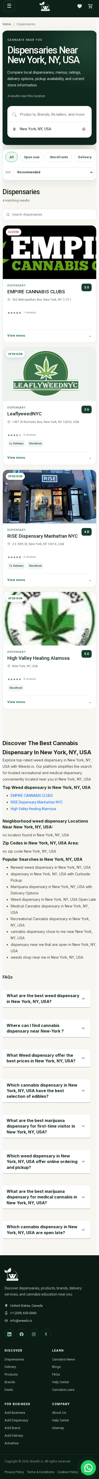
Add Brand (12, 1428)
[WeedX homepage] (45, 6)
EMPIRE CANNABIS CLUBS (36, 292)
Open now (32, 157)
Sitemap (58, 1428)
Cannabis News (63, 1359)
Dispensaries (14, 1359)
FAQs (56, 1374)
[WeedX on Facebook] (21, 1334)
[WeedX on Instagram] (34, 1334)
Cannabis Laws (63, 1390)
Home (7, 24)
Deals (9, 1390)
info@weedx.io (21, 1321)
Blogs (56, 1367)
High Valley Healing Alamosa (38, 658)
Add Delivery (14, 1435)
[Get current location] (83, 129)
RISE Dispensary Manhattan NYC (42, 536)
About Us (59, 1413)
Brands (10, 1382)
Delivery (85, 157)
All (11, 157)
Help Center (60, 1382)
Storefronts (59, 157)
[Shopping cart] (90, 6)
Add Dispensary (16, 1420)
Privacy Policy (14, 1472)
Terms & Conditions (40, 1472)
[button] (47, 998)
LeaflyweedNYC (24, 414)
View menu (49, 335)
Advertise (12, 1443)
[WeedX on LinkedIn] (9, 1334)
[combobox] (53, 114)
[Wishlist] (79, 6)
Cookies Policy (67, 1472)
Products (11, 1374)
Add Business (15, 1413)
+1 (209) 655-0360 (23, 1313)
